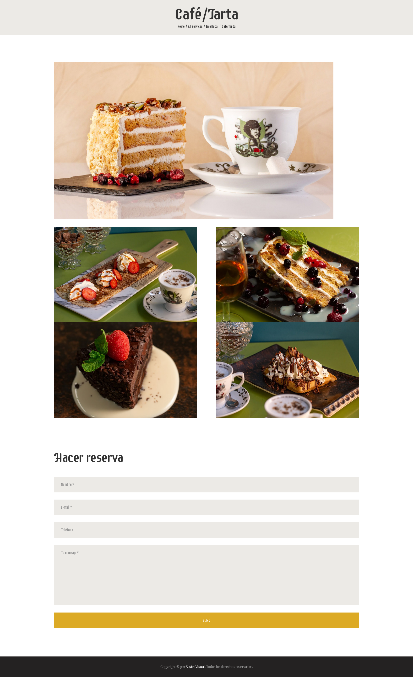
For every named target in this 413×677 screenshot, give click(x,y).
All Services (195, 26)
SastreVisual (195, 667)
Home (181, 26)
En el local (212, 26)
